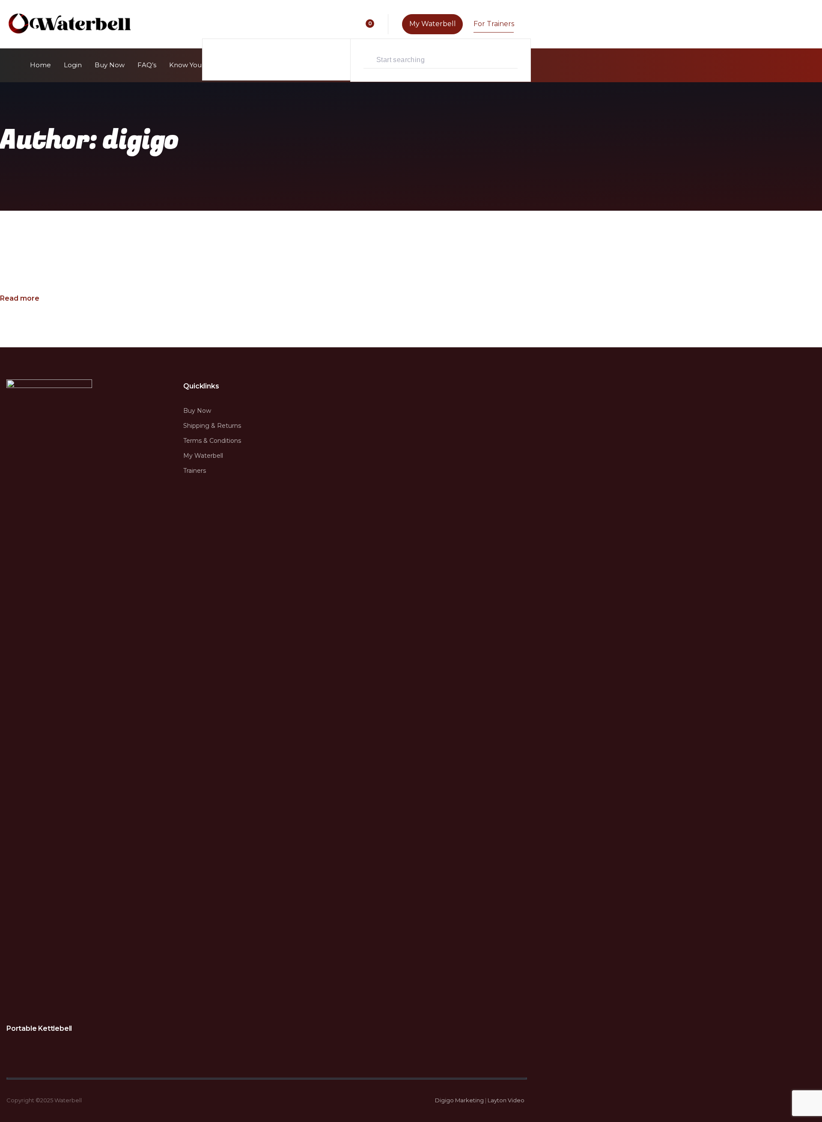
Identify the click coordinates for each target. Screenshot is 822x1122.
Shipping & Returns (212, 426)
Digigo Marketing (459, 1100)
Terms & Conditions (53, 246)
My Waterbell (203, 456)
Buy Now (197, 411)
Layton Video (506, 1100)
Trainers (194, 470)
